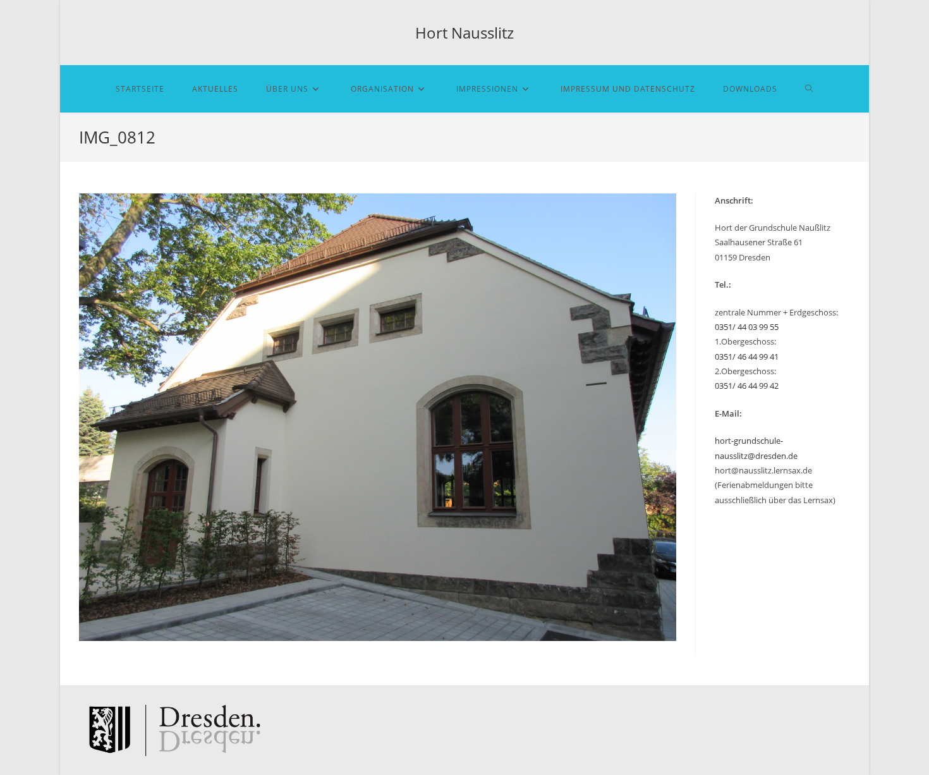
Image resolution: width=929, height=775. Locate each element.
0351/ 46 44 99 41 (747, 356)
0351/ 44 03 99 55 (747, 327)
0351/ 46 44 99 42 (747, 385)
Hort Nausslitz (464, 32)
